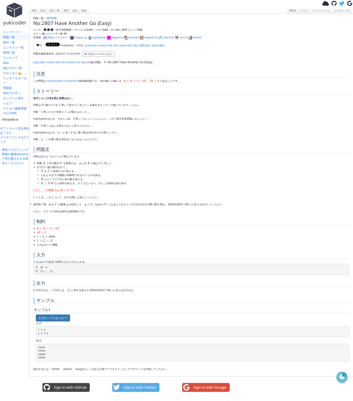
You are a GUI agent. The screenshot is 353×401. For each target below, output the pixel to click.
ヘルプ (7, 103)
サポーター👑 (12, 73)
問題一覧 (9, 37)
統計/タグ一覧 (12, 68)
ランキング (10, 58)
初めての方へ (12, 93)
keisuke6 (133, 37)
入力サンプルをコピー (53, 318)
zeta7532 (168, 37)
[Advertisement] (15, 220)
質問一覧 (9, 53)
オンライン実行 (13, 98)
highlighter (99, 37)
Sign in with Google (210, 387)
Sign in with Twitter (140, 387)
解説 (84, 10)
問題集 (7, 88)
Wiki (6, 63)
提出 (43, 10)
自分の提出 (158, 45)
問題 (34, 10)
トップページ (12, 32)
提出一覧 (9, 42)
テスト (304, 10)
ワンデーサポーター (15, 80)
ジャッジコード (321, 10)
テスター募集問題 (15, 110)
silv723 (183, 37)
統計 (75, 10)
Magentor (117, 37)
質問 (66, 10)
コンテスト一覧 (13, 47)
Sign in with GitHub (70, 387)
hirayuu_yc (80, 37)
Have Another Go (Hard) (61, 81)
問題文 (293, 10)
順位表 (145, 45)
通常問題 (52, 18)
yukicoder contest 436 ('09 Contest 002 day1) (112, 45)
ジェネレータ (342, 10)
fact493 (197, 37)
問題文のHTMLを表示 (100, 54)
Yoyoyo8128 (151, 37)
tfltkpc (51, 37)
